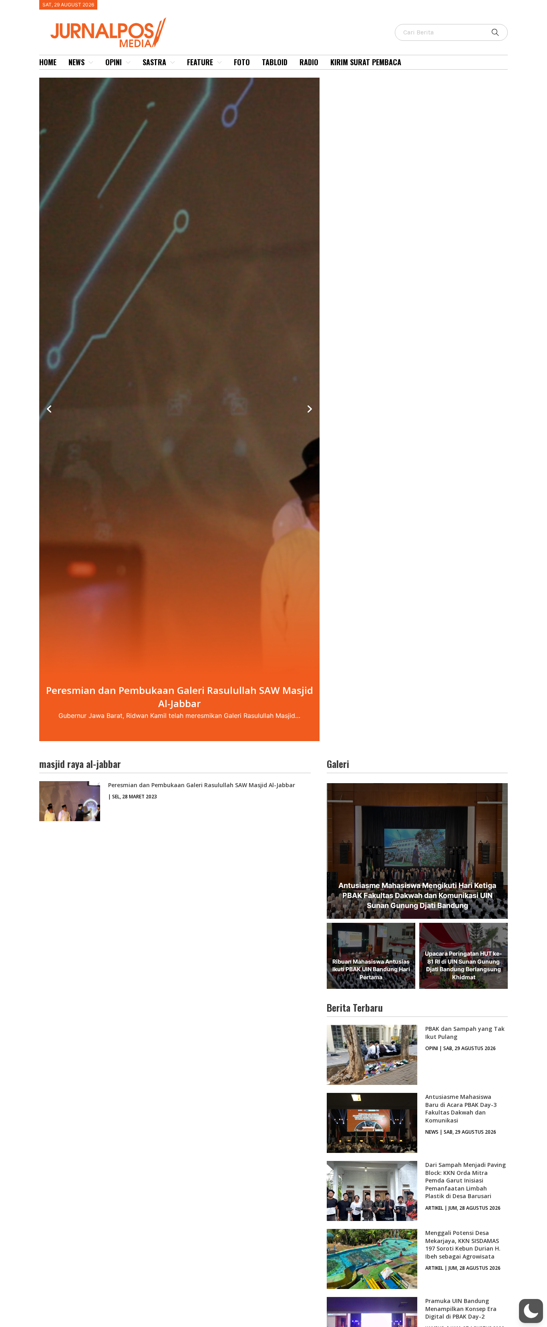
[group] (179, 409)
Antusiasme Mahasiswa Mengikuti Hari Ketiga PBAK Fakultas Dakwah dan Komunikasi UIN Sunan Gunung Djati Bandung (417, 895)
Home (47, 62)
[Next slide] (310, 409)
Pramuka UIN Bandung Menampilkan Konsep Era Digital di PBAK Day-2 (461, 1308)
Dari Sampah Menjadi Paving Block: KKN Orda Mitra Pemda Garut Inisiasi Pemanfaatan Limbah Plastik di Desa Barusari (465, 1180)
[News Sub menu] (90, 62)
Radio (309, 62)
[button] (531, 1311)
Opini (113, 62)
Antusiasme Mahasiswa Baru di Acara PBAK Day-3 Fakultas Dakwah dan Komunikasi (461, 1108)
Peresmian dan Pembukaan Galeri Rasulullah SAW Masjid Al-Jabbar (201, 785)
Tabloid (275, 62)
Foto (242, 62)
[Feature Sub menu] (219, 62)
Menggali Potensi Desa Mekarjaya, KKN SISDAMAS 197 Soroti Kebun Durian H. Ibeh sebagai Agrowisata (463, 1244)
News (76, 62)
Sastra (154, 62)
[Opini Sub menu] (128, 62)
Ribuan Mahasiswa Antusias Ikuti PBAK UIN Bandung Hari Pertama (371, 969)
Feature (200, 62)
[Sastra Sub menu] (172, 62)
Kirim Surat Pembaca (365, 62)
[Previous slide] (49, 409)
